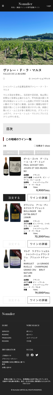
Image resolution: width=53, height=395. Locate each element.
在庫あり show (43, 145)
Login (49, 6)
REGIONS (5, 341)
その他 (28, 341)
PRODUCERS (6, 338)
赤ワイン (29, 331)
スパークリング (31, 338)
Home (5, 325)
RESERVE (5, 334)
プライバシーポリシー (9, 359)
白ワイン (29, 334)
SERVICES (5, 331)
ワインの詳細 (39, 198)
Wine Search (32, 325)
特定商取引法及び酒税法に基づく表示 (13, 363)
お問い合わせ (6, 367)
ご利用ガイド (6, 355)
